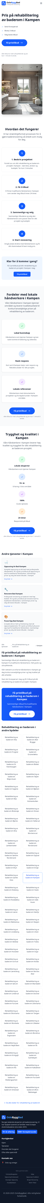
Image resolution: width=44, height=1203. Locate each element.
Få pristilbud (12, 42)
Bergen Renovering (32, 1180)
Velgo (32, 1174)
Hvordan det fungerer (10, 1149)
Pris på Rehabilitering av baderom (20, 646)
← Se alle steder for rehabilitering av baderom (22, 1103)
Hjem (4, 1143)
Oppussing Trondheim (32, 1177)
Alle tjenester (5, 646)
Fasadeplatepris (11, 1183)
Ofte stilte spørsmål (9, 1152)
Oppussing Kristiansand (11, 1177)
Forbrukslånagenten (11, 1174)
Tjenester (5, 1146)
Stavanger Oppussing (11, 1180)
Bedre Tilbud (32, 1183)
